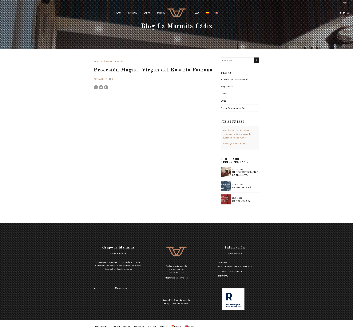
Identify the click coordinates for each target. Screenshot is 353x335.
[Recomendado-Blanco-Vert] (233, 299)
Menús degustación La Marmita (245, 173)
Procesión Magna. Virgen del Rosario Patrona (153, 70)
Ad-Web (185, 303)
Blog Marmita (227, 86)
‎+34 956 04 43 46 (176, 269)
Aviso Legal (139, 326)
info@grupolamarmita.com (176, 278)
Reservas (132, 13)
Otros (223, 100)
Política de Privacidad (121, 326)
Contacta (222, 276)
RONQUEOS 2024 (242, 201)
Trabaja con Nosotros (229, 272)
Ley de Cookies (100, 326)
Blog (197, 13)
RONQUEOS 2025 (242, 187)
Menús (118, 13)
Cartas (147, 13)
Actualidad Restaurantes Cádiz (110, 61)
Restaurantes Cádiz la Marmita (234, 267)
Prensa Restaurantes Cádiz (234, 108)
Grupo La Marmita (182, 300)
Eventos (161, 13)
